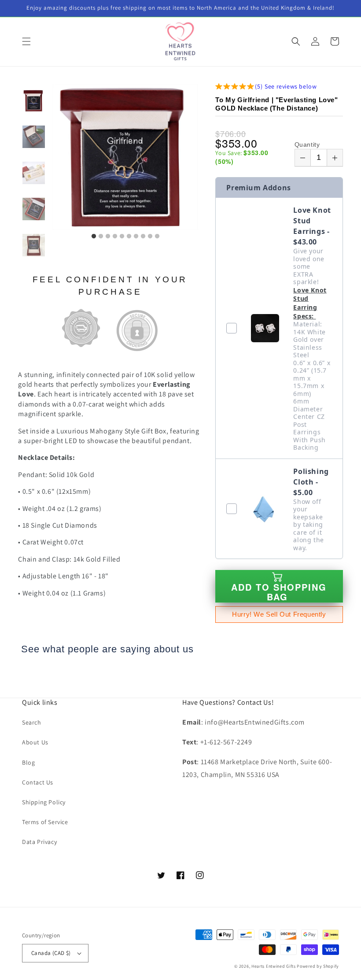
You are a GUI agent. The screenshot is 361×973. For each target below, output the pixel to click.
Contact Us (37, 782)
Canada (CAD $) (51, 953)
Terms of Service (45, 822)
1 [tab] (93, 236)
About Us (35, 742)
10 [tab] (157, 236)
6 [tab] (129, 236)
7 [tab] (136, 236)
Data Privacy (39, 842)
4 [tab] (114, 236)
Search (31, 722)
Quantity (307, 144)
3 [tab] (107, 236)
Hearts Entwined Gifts (273, 966)
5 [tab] (121, 236)
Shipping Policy (44, 802)
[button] (26, 41)
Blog (28, 762)
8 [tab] (143, 236)
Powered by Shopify (318, 966)
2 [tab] (100, 236)
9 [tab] (150, 236)
